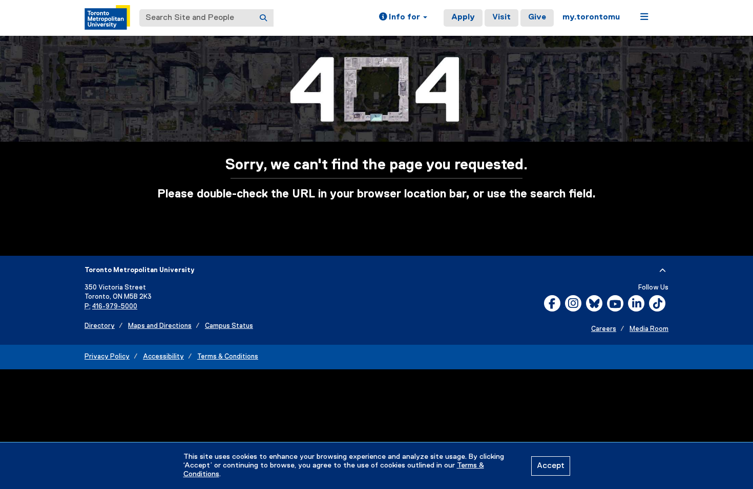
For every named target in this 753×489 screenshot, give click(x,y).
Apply (463, 17)
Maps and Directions (160, 326)
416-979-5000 (114, 306)
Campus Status (229, 326)
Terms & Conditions (227, 356)
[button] (403, 18)
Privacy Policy (107, 356)
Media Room (649, 329)
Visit (501, 17)
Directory (100, 326)
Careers (603, 329)
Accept (550, 466)
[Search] (263, 18)
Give (537, 17)
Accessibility (163, 356)
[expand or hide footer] (662, 270)
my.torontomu (591, 17)
